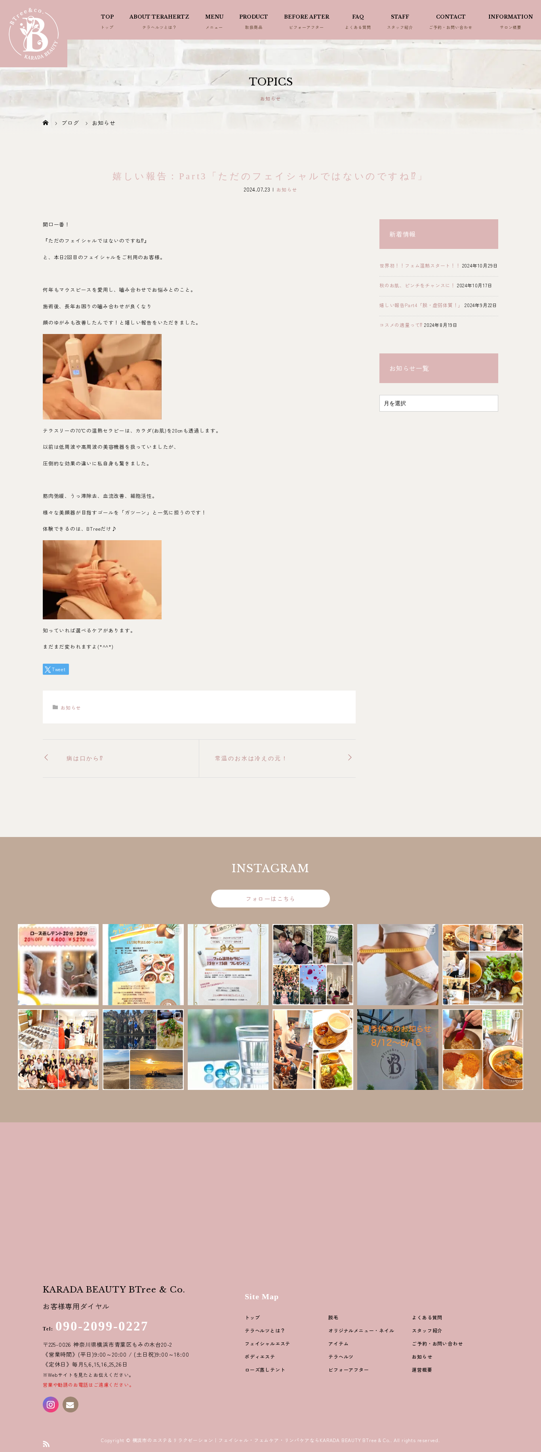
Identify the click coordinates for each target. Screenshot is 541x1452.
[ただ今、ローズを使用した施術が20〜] (58, 964)
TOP (107, 17)
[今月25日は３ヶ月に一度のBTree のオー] (482, 1049)
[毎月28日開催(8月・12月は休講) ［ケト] (143, 964)
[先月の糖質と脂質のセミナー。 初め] (482, 964)
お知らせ (286, 189)
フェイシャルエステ (267, 1343)
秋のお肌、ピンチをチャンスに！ (417, 285)
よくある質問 (427, 1317)
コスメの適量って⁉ (401, 324)
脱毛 (333, 1317)
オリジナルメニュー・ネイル (361, 1330)
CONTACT (451, 17)
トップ (252, 1317)
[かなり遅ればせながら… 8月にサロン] (143, 1049)
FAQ (358, 17)
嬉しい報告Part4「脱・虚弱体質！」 (421, 305)
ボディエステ (260, 1356)
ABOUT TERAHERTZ (159, 17)
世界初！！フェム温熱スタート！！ (420, 265)
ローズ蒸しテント (265, 1369)
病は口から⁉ (85, 758)
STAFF (400, 17)
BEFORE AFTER (306, 17)
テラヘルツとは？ (265, 1330)
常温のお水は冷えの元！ (251, 758)
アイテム (338, 1343)
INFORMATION (510, 17)
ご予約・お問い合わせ (437, 1343)
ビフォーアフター (348, 1369)
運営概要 (422, 1369)
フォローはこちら (270, 898)
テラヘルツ (341, 1356)
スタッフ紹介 (427, 1330)
